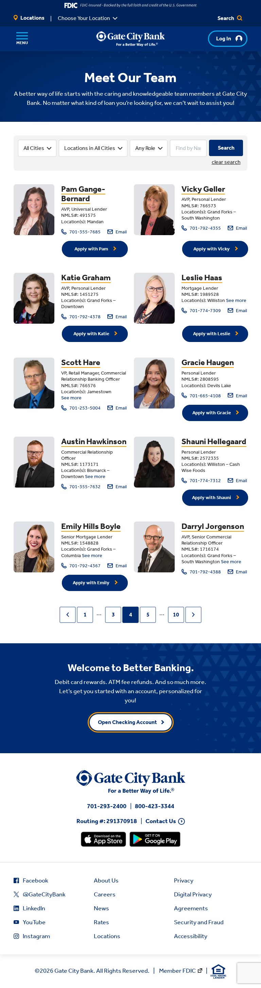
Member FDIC (177, 970)
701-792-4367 (84, 566)
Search (226, 18)
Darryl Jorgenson (212, 526)
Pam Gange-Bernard (83, 194)
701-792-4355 (205, 228)
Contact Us (160, 821)
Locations (32, 18)
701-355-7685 (84, 232)
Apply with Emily (91, 583)
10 (176, 614)
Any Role (145, 148)
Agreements (191, 908)
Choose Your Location (84, 18)
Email (121, 232)
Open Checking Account (127, 722)
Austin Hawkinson (93, 441)
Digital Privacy (193, 894)
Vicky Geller (203, 189)
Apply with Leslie (212, 334)
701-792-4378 (84, 317)
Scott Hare (80, 362)
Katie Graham (86, 277)
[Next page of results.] (193, 615)
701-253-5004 (84, 408)
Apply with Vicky (212, 249)
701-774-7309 (205, 311)
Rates (101, 922)
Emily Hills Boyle (91, 526)
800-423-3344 (154, 806)
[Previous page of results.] (67, 615)
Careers (105, 894)
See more (236, 300)
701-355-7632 (84, 487)
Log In (223, 38)
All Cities (33, 148)
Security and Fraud (199, 922)
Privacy (183, 880)
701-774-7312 (205, 480)
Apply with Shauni (212, 497)
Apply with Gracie (212, 413)
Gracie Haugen (207, 362)
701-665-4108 (205, 396)
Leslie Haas (201, 277)
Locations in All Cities (89, 148)
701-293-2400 (106, 806)
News (101, 908)
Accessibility (190, 936)
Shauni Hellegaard (213, 441)
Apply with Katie (91, 334)
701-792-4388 (205, 572)
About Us (106, 880)
